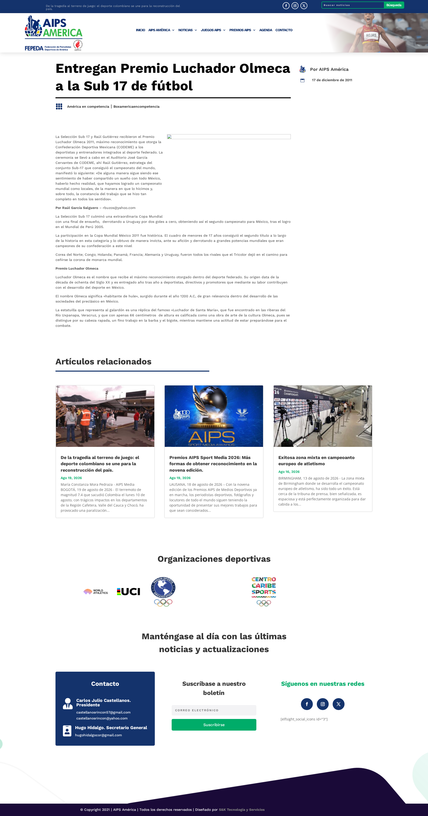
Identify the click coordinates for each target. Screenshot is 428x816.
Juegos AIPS (211, 30)
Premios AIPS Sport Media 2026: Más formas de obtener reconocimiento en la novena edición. (213, 463)
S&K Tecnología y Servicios (242, 810)
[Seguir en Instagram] (295, 5)
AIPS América (159, 30)
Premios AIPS (240, 30)
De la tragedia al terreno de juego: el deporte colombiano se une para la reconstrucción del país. (113, 7)
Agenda (265, 30)
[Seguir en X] (303, 5)
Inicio (140, 30)
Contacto (283, 30)
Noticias (185, 30)
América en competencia (88, 106)
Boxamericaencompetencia (136, 106)
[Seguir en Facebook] (286, 5)
